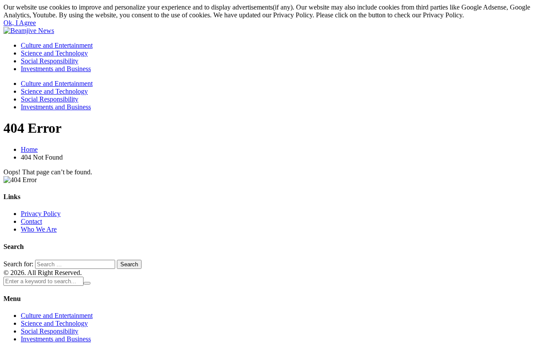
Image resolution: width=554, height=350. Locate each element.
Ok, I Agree (19, 22)
